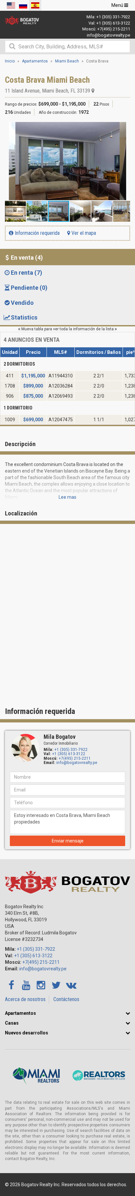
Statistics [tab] (24, 317)
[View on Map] (92, 91)
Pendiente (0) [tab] (29, 287)
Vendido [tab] (22, 302)
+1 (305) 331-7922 (113, 16)
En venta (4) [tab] (27, 257)
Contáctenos (66, 999)
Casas (12, 1023)
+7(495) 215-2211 (113, 28)
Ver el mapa (83, 233)
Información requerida (36, 233)
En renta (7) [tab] (26, 272)
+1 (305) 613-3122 (113, 23)
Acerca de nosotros (25, 999)
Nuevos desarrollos (26, 1032)
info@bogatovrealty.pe (108, 35)
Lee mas (67, 497)
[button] (124, 128)
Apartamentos (20, 1013)
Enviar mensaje (68, 840)
